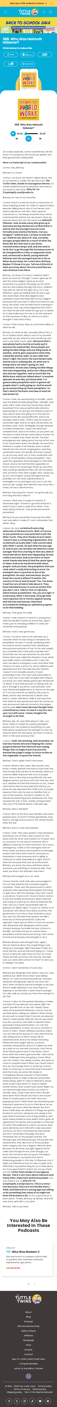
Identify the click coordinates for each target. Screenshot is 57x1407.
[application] (28, 132)
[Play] (13, 133)
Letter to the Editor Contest (28, 1368)
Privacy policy (45, 1386)
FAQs (28, 1344)
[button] (5, 12)
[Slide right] (35, 1284)
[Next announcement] (52, 3)
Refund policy (39, 1389)
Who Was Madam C (23, 1251)
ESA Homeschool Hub (28, 1326)
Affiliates (28, 1335)
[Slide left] (22, 1284)
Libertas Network (44, 1392)
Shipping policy (14, 1392)
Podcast (28, 1321)
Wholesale (28, 1340)
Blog (28, 1316)
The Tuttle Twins (27, 1386)
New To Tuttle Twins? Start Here (28, 1359)
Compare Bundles (28, 1363)
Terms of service (21, 1389)
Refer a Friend (28, 1330)
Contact (28, 1354)
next (42, 139)
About (28, 1312)
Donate (28, 1349)
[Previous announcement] (5, 3)
